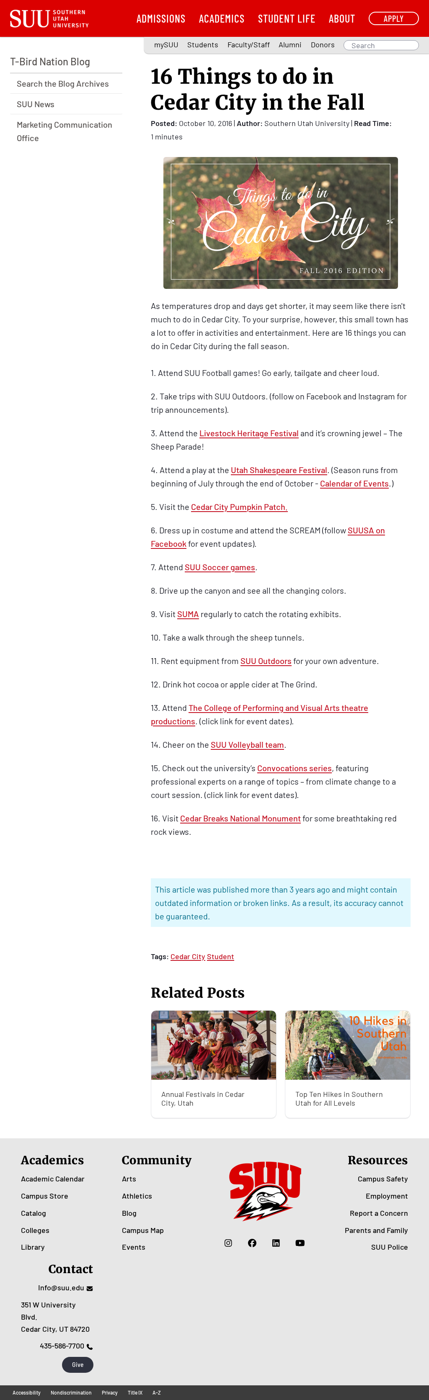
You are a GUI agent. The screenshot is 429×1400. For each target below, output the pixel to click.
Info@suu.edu (61, 1287)
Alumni (290, 44)
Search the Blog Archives (63, 83)
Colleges (35, 1230)
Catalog (33, 1212)
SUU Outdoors (266, 661)
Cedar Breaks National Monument (240, 818)
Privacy (110, 1392)
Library (33, 1246)
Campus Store (44, 1195)
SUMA (188, 614)
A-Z (156, 1392)
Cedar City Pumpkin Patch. (239, 507)
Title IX (135, 1392)
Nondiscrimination (71, 1392)
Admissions (161, 18)
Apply (394, 18)
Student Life (286, 18)
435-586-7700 (62, 1345)
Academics (222, 18)
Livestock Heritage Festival (249, 433)
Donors (323, 44)
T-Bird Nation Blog (50, 61)
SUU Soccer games (220, 567)
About (342, 18)
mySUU (166, 44)
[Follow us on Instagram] (228, 1242)
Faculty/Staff (248, 44)
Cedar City (188, 956)
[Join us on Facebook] (252, 1242)
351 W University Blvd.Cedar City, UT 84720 (55, 1316)
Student (220, 956)
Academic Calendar (53, 1178)
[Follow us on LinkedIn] (276, 1242)
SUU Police (389, 1246)
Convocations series (294, 768)
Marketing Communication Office (64, 131)
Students (202, 44)
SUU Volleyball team (247, 744)
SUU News (35, 104)
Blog (129, 1212)
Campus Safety (383, 1178)
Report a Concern (379, 1212)
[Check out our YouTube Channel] (300, 1242)
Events (133, 1246)
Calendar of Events (354, 483)
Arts (129, 1178)
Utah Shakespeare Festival (279, 470)
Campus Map (143, 1230)
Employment (387, 1195)
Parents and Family (376, 1230)
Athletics (137, 1195)
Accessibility (27, 1392)
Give (78, 1364)
